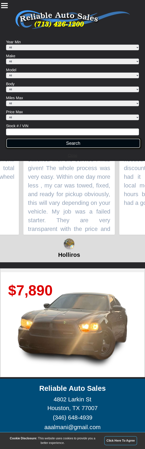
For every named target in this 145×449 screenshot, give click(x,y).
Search (73, 143)
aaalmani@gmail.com (72, 427)
